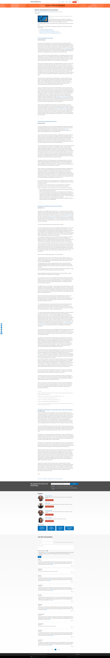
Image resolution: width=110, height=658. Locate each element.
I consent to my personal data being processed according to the (64, 488)
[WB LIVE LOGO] (75, 2)
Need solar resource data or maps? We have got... (42, 528)
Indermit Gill (43, 11)
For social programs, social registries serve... (60, 528)
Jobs (43, 654)
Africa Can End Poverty (58, 5)
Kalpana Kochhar (55, 11)
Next (59, 649)
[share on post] (1, 327)
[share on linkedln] (1, 329)
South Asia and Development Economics (46, 30)
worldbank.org (76, 0)
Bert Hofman (69, 214)
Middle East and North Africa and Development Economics (50, 33)
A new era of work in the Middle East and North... (69, 528)
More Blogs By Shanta (49, 514)
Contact (45, 654)
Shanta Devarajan (38, 11)
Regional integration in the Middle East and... (51, 528)
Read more (51, 564)
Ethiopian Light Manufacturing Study (60, 108)
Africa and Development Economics (46, 29)
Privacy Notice (47, 552)
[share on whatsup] (1, 331)
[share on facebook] (1, 325)
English (58, 486)
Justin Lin (66, 129)
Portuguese (67, 486)
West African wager (65, 48)
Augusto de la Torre (64, 216)
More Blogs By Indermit (49, 506)
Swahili (71, 486)
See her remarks (51, 17)
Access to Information (39, 654)
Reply (71, 565)
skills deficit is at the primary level (63, 96)
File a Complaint (77, 654)
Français (62, 486)
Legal (31, 654)
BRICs (68, 219)
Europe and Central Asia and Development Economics (49, 31)
